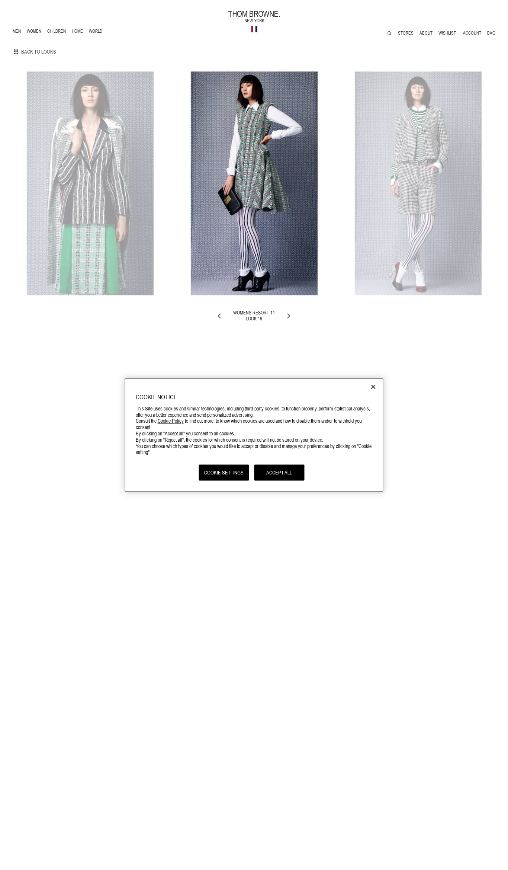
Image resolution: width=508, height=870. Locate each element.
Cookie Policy (171, 421)
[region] (254, 435)
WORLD (97, 32)
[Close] (373, 387)
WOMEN (34, 32)
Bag (491, 33)
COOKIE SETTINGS (224, 473)
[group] (90, 183)
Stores (406, 33)
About (426, 33)
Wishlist (447, 33)
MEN (18, 32)
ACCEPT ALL (279, 473)
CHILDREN (56, 32)
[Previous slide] (219, 315)
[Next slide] (288, 315)
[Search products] (389, 33)
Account (472, 33)
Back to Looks (38, 52)
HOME (78, 32)
